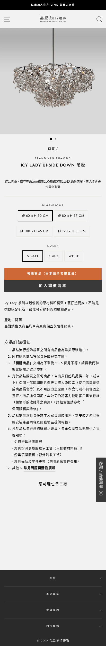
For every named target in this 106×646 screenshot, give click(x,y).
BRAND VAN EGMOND (53, 158)
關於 (53, 578)
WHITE (73, 255)
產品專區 (52, 594)
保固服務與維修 (24, 408)
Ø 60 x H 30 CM (35, 215)
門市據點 (52, 626)
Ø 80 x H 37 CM (71, 215)
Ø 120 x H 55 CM (72, 231)
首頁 (51, 148)
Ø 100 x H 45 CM (34, 231)
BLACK (53, 255)
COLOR (53, 246)
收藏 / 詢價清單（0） (101, 479)
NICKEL (33, 255)
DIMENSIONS (53, 205)
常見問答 (52, 610)
